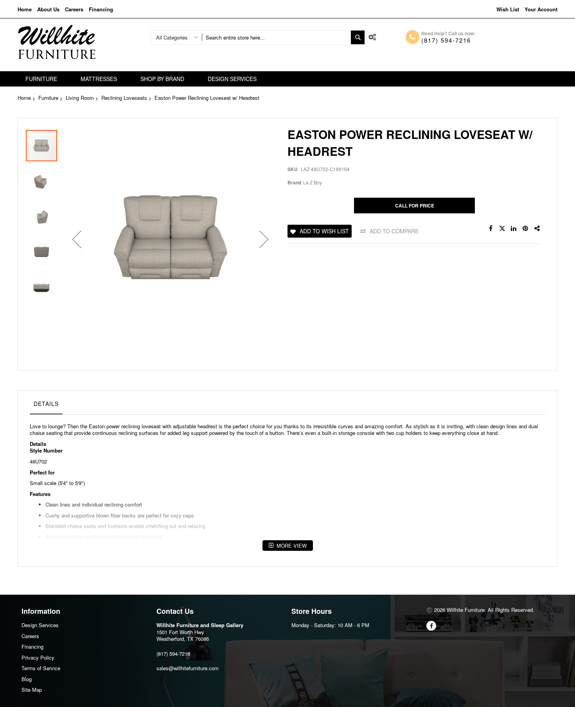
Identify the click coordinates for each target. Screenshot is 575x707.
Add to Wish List (324, 231)
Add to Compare (394, 231)
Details (46, 404)
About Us (48, 9)
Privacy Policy (38, 657)
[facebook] (431, 626)
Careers (74, 9)
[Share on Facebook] (490, 229)
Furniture (48, 97)
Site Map (32, 689)
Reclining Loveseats (124, 97)
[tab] (46, 406)
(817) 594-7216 (446, 40)
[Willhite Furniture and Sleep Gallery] (57, 42)
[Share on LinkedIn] (514, 229)
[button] (76, 239)
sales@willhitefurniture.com (187, 668)
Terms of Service (41, 668)
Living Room (80, 97)
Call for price (414, 205)
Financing (101, 9)
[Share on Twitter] (502, 229)
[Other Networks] (537, 229)
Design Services (40, 625)
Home (25, 9)
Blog (27, 679)
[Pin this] (526, 229)
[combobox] (276, 37)
